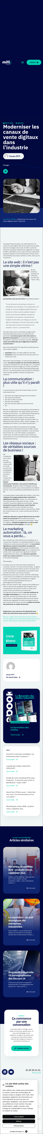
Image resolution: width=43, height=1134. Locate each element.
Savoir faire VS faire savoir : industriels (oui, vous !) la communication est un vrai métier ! (20, 794)
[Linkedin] (5, 1072)
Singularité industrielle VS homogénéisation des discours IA (21, 975)
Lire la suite (31, 888)
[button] (23, 62)
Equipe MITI (14, 156)
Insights (13, 219)
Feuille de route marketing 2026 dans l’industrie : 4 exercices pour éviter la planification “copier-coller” (20, 780)
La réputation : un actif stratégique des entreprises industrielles (20, 922)
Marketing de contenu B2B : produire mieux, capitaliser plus (20, 870)
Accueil (6, 219)
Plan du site (36, 1073)
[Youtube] (11, 1072)
